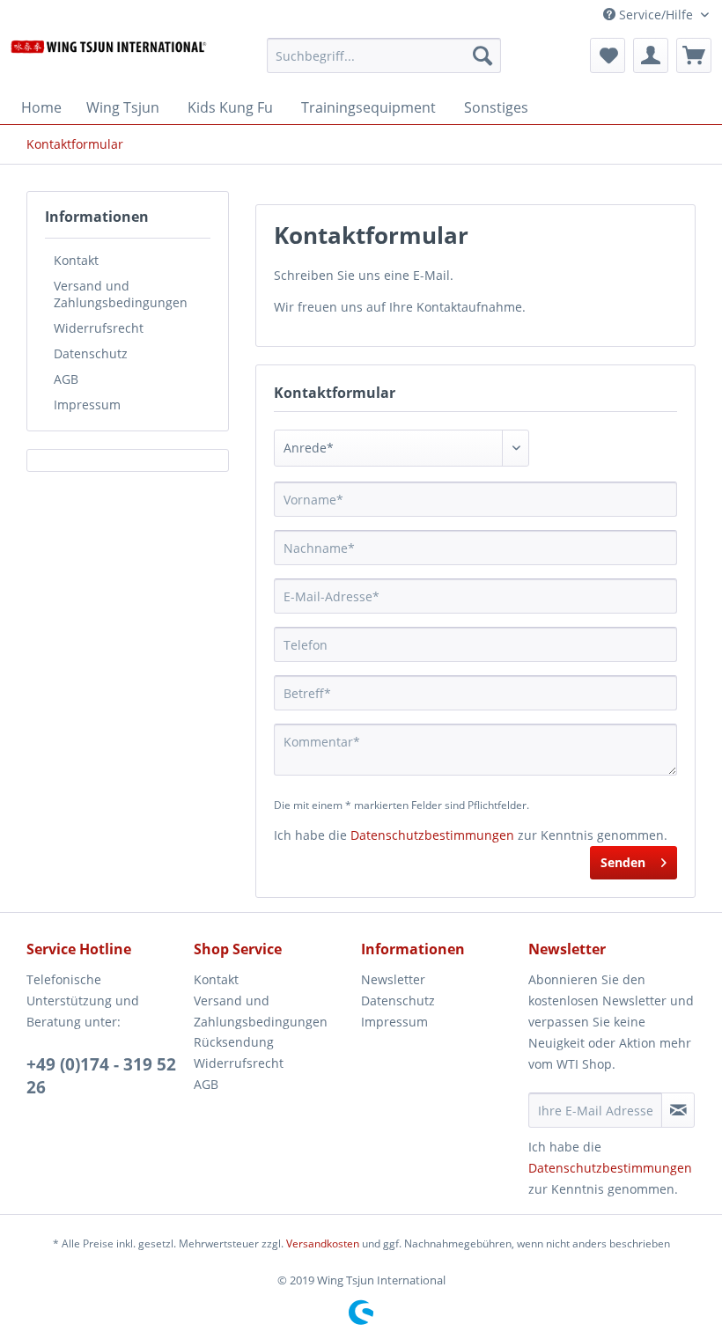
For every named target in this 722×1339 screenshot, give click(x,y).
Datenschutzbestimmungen (432, 835)
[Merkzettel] (607, 55)
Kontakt (76, 260)
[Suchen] (482, 55)
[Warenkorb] (693, 55)
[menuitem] (384, 64)
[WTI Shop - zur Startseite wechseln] (109, 60)
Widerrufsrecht (99, 328)
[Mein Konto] (650, 55)
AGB (66, 379)
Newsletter (393, 979)
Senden (622, 862)
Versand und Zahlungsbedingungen (121, 294)
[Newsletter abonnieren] (678, 1110)
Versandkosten (322, 1243)
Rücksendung (234, 1042)
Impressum (87, 404)
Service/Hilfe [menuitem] (655, 14)
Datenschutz (91, 353)
